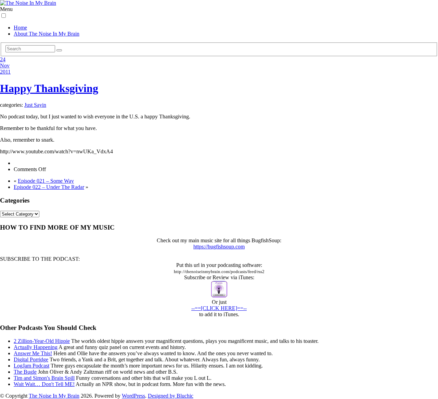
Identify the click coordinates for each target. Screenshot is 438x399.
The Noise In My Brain (54, 396)
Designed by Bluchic (170, 396)
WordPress (133, 396)
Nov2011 (5, 69)
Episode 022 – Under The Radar (49, 187)
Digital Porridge (31, 359)
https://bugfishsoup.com (219, 246)
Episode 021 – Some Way (46, 181)
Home (20, 27)
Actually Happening (35, 347)
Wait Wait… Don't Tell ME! (44, 384)
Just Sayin (35, 105)
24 (2, 59)
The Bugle (25, 372)
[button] (3, 15)
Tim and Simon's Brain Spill (44, 378)
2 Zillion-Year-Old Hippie (42, 341)
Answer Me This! (33, 353)
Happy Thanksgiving (49, 88)
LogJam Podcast (31, 366)
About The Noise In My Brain (46, 34)
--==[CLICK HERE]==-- (219, 308)
